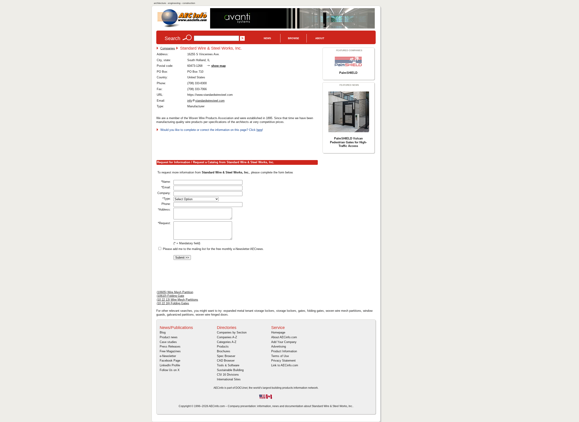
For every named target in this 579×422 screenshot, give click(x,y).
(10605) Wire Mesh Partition (175, 292)
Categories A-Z (226, 342)
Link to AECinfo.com (284, 365)
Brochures (223, 351)
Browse (293, 38)
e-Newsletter (168, 356)
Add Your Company (284, 342)
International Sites (229, 379)
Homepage (278, 332)
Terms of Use (280, 356)
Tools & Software (228, 365)
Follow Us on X (170, 370)
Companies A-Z (227, 337)
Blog (163, 332)
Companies (167, 48)
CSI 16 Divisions (228, 374)
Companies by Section (232, 332)
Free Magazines (170, 351)
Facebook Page (170, 360)
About (319, 38)
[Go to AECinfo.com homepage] (182, 27)
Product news (169, 337)
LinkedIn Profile (170, 365)
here (259, 130)
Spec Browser (226, 356)
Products (223, 346)
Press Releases (170, 346)
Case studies (168, 342)
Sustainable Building (230, 370)
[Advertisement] (238, 145)
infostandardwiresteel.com (206, 100)
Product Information (284, 351)
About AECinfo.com (284, 337)
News (267, 38)
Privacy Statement (283, 360)
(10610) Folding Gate (170, 295)
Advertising (278, 346)
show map (218, 65)
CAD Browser (226, 360)
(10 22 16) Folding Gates (173, 303)
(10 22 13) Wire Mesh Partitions (177, 299)
